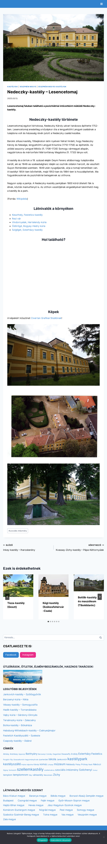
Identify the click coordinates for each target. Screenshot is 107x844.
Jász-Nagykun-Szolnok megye (64, 805)
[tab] (48, 621)
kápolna (30, 765)
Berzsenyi (42, 754)
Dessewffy (65, 754)
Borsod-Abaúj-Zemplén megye (86, 795)
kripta (24, 765)
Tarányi (95, 770)
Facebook (10, 654)
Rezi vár (16, 218)
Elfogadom (42, 840)
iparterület (43, 759)
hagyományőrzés (31, 760)
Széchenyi (85, 769)
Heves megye (35, 805)
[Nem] (103, 837)
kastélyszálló (12, 764)
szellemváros (49, 770)
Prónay (84, 764)
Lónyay (50, 765)
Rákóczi (97, 764)
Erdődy (74, 754)
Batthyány (31, 753)
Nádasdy (70, 764)
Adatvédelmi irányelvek (60, 840)
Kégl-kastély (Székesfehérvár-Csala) (53, 606)
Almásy (6, 754)
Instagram (28, 654)
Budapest (8, 800)
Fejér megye (47, 800)
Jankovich (62, 759)
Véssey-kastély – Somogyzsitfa (20, 704)
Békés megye (58, 795)
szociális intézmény (18, 531)
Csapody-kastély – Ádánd (17, 740)
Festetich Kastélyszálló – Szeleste (21, 735)
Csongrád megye (27, 800)
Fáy (11, 760)
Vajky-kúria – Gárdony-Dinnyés (20, 715)
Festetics (96, 753)
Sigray (5, 770)
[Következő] (100, 597)
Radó (90, 765)
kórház (43, 764)
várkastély (38, 775)
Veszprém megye (28, 87)
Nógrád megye (47, 810)
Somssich (12, 770)
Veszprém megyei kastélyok (52, 87)
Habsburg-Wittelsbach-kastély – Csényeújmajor (29, 730)
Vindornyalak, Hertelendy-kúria (29, 222)
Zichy (56, 774)
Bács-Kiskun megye (14, 795)
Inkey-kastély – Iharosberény (19, 547)
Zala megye (9, 819)
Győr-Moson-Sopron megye (74, 800)
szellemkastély (30, 769)
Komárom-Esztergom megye (19, 810)
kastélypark (77, 759)
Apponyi (22, 754)
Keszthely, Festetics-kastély (27, 214)
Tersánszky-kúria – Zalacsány (19, 720)
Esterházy (84, 753)
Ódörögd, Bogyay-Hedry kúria (28, 226)
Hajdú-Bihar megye (13, 805)
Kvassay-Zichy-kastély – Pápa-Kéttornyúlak (80, 547)
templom (7, 775)
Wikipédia (22, 198)
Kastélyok (12, 87)
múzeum (60, 764)
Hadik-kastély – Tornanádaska (19, 709)
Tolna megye (50, 814)
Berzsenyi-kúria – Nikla (15, 699)
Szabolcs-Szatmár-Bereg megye (21, 814)
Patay (78, 764)
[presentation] (18, 585)
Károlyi (36, 764)
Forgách (6, 760)
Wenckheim (48, 775)
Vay (30, 775)
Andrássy (14, 754)
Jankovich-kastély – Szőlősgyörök (22, 694)
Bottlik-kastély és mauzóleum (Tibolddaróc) (87, 601)
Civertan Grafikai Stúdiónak (46, 318)
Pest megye (66, 810)
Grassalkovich (18, 760)
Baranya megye (37, 795)
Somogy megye (85, 810)
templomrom (20, 774)
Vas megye (67, 814)
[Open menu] (101, 4)
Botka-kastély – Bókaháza (17, 725)
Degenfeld (57, 754)
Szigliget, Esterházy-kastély (27, 229)
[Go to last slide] (7, 597)
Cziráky (49, 754)
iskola (52, 759)
